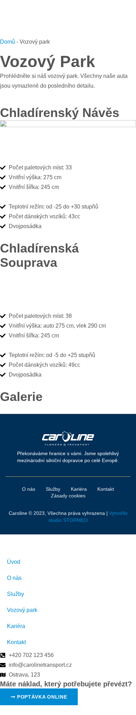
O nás (14, 578)
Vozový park (22, 610)
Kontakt (16, 642)
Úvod (13, 562)
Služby (15, 594)
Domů (7, 42)
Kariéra (16, 626)
